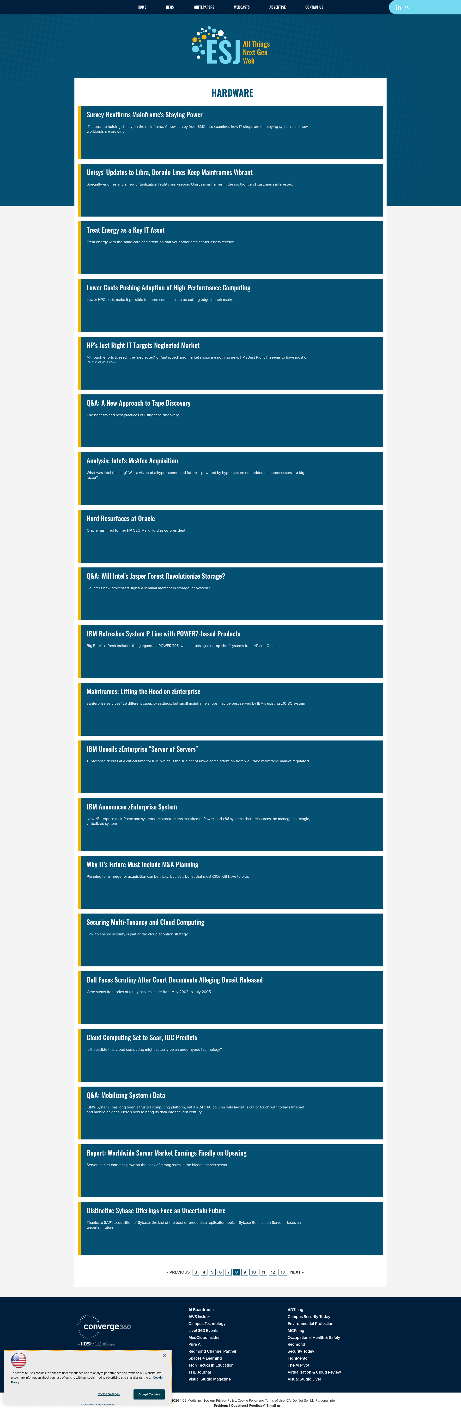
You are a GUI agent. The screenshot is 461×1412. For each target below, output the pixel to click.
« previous (178, 1272)
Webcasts (242, 8)
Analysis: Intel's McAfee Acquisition (132, 461)
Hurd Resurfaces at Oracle (121, 519)
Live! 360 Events (203, 1331)
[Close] (164, 1355)
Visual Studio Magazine (209, 1379)
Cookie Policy (248, 1400)
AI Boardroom (201, 1310)
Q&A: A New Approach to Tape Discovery (139, 404)
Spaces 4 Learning (205, 1358)
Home (142, 8)
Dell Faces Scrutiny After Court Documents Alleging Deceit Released (175, 980)
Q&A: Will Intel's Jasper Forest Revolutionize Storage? (156, 577)
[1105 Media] (96, 1344)
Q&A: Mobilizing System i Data (126, 1096)
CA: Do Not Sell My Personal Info (310, 1400)
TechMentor (298, 1358)
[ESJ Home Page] (104, 8)
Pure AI (194, 1344)
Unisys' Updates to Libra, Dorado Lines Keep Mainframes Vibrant (170, 173)
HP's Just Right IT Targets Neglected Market (143, 346)
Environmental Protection (311, 1324)
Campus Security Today (309, 1317)
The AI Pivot (298, 1365)
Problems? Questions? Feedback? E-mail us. (248, 1405)
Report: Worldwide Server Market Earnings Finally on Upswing (167, 1154)
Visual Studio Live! (304, 1379)
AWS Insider (199, 1317)
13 (283, 1272)
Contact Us (314, 8)
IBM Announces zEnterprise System (132, 807)
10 (254, 1272)
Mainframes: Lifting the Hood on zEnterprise (143, 692)
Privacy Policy (226, 1400)
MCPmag (296, 1331)
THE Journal (199, 1372)
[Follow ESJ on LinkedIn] (399, 8)
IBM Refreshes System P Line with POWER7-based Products (163, 634)
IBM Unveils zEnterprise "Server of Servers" (142, 750)
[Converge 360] (104, 1327)
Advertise (277, 8)
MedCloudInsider (204, 1338)
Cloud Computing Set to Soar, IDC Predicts (142, 1038)
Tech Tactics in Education (211, 1365)
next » (297, 1272)
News (170, 8)
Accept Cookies (149, 1394)
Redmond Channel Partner (212, 1351)
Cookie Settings (109, 1394)
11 (263, 1272)
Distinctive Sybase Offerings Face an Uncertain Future (156, 1211)
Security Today (301, 1351)
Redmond (296, 1344)
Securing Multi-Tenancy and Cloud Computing (145, 923)
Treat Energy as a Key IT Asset (125, 231)
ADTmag (295, 1310)
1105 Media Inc (191, 1400)
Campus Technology (207, 1324)
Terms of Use (275, 1400)
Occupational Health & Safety (314, 1338)
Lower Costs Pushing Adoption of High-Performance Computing (168, 288)
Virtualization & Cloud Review (314, 1372)
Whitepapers (204, 8)
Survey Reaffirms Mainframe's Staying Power (145, 115)
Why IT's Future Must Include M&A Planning (142, 865)
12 (273, 1272)
